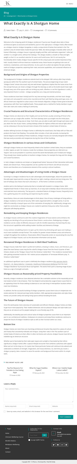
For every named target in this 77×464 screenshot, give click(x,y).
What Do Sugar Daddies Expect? (38, 369)
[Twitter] (53, 445)
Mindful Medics (10, 441)
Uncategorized (38, 30)
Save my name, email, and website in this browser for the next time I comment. (33, 411)
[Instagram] (62, 445)
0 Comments (52, 30)
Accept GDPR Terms (37, 440)
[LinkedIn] (66, 445)
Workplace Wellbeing (12, 444)
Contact (7, 452)
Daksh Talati (10, 30)
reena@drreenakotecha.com (64, 435)
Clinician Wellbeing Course (14, 437)
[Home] (4, 16)
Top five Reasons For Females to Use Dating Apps (14, 370)
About (7, 448)
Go (45, 435)
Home (7, 433)
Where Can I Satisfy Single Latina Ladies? (62, 369)
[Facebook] (58, 445)
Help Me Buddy (51, 462)
